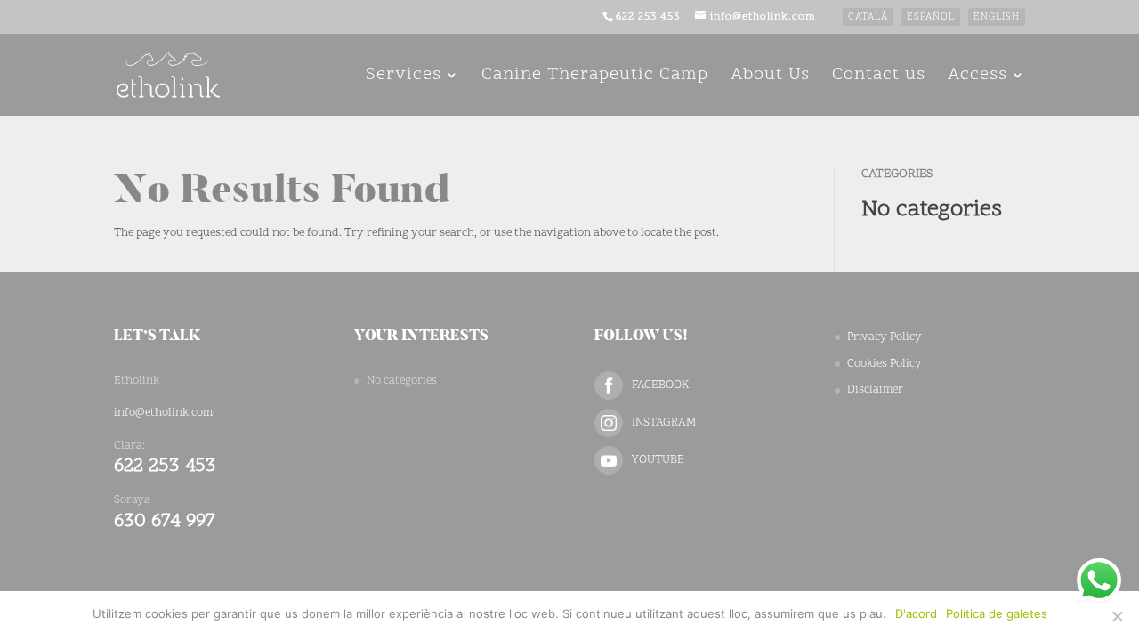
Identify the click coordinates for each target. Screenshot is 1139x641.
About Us (770, 78)
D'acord (916, 613)
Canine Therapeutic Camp (594, 78)
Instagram (664, 423)
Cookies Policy (884, 364)
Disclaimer (875, 390)
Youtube (658, 460)
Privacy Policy (884, 337)
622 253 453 (648, 17)
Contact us (878, 78)
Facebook (661, 385)
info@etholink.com (163, 413)
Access (977, 78)
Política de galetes (996, 613)
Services (403, 78)
